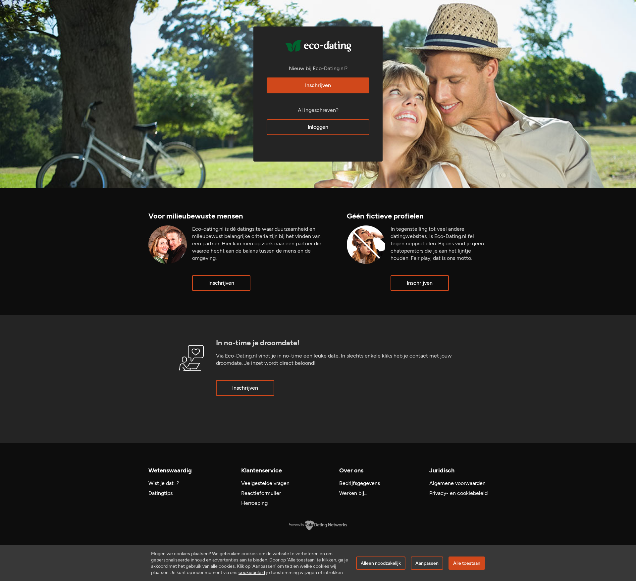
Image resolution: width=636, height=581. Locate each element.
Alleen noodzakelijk (381, 563)
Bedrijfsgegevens (359, 483)
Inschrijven (318, 85)
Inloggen (318, 127)
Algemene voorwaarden (457, 483)
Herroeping (254, 503)
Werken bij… (353, 493)
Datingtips (160, 493)
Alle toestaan (466, 563)
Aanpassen (427, 563)
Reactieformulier (261, 493)
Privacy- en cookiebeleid (458, 493)
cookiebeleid (251, 572)
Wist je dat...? (163, 483)
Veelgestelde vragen (265, 483)
